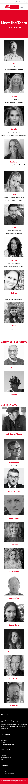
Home (10, 27)
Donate (15, 6)
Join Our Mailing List (6, 757)
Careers (3, 742)
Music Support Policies (6, 771)
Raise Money (4, 740)
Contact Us (3, 755)
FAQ (2, 759)
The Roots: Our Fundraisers (7, 744)
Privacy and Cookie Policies (7, 773)
